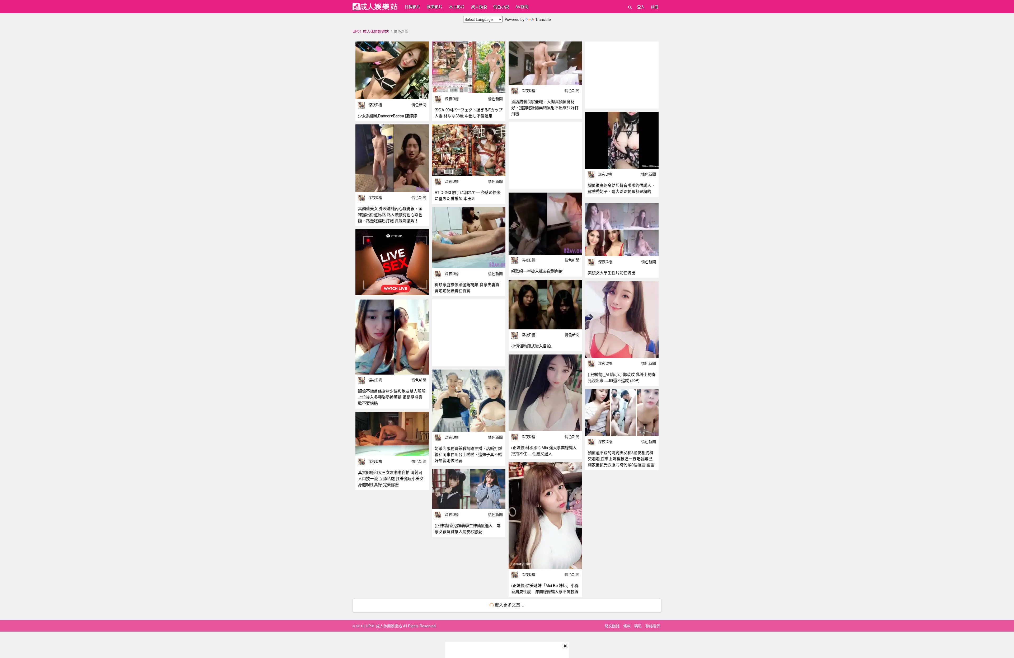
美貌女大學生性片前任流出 (611, 272)
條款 (627, 625)
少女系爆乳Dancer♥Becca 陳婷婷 (387, 115)
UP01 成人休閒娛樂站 (371, 31)
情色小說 (501, 6)
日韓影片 (412, 6)
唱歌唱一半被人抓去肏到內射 (537, 271)
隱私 (638, 625)
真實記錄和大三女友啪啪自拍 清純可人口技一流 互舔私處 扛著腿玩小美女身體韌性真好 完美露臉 (391, 478)
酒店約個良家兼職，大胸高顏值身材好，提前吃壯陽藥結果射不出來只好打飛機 (545, 107)
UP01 (375, 6)
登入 (641, 6)
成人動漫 (479, 6)
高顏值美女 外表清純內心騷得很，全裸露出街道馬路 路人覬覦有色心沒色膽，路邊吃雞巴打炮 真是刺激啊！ (390, 214)
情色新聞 (418, 104)
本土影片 (457, 6)
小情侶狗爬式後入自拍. (531, 345)
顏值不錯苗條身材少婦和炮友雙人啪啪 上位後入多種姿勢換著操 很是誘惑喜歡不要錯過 (391, 397)
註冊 (654, 6)
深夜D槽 (375, 104)
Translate (543, 19)
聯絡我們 (652, 625)
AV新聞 (521, 6)
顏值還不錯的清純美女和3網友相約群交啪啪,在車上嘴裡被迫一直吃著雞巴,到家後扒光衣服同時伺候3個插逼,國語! (621, 458)
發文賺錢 (612, 625)
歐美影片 (435, 6)
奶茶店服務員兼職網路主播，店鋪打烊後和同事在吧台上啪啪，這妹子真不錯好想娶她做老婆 (468, 454)
